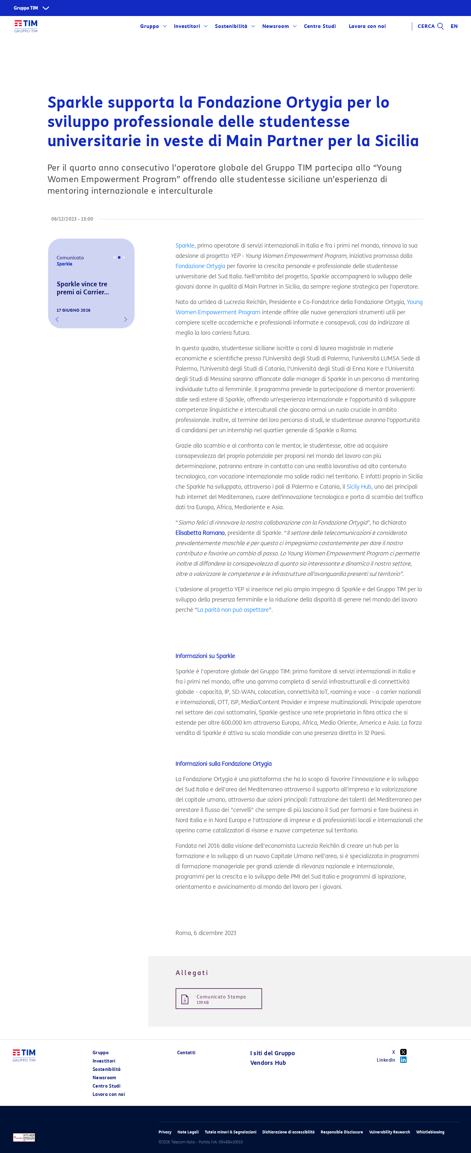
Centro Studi (106, 1086)
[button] (57, 319)
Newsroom (275, 26)
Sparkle (185, 245)
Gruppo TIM (26, 8)
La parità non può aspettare (233, 609)
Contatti (186, 1053)
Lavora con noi (109, 1094)
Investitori (187, 26)
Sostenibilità (231, 26)
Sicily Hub (359, 486)
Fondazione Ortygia (200, 266)
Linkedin (386, 1060)
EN (454, 26)
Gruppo (149, 26)
